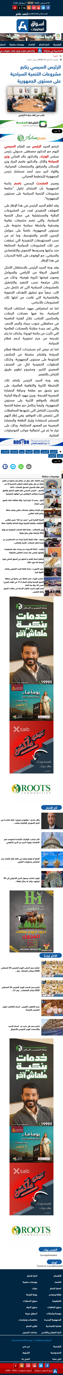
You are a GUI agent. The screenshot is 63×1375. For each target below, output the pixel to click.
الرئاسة (52, 456)
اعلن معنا (56, 1359)
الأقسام (57, 1275)
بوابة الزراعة (31, 1294)
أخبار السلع (44, 44)
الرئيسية (57, 44)
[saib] (31, 747)
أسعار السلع (55, 1288)
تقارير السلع (31, 1326)
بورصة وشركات (53, 1313)
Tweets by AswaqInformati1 (50, 1266)
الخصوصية (56, 1352)
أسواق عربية (31, 1313)
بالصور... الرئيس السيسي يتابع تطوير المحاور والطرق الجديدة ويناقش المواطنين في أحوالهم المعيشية (23, 492)
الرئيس (53, 452)
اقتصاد (31, 44)
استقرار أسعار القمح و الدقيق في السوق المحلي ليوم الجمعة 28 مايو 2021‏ (23, 560)
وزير (7, 156)
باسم (17, 183)
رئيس (35, 146)
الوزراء (44, 156)
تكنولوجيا (56, 1300)
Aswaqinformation (48, 1255)
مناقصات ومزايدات (28, 1319)
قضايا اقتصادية (53, 1326)
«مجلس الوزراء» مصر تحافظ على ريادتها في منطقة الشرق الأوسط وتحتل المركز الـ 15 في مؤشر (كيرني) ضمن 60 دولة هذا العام (24, 582)
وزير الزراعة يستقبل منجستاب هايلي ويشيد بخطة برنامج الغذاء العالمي (25, 511)
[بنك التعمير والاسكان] (31, 640)
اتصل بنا (26, 1359)
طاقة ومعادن (55, 1294)
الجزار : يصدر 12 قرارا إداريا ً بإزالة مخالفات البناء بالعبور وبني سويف (23, 501)
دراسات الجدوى (29, 1332)
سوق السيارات (30, 1300)
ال (40, 146)
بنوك (34, 1288)
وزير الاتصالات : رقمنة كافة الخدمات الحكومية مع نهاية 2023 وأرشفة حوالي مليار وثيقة (23, 531)
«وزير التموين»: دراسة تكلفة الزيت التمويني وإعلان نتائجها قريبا (24, 570)
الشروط (26, 1352)
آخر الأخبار (51, 807)
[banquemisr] (31, 702)
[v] (31, 443)
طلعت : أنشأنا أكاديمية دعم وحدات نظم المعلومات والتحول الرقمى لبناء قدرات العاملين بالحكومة (24, 550)
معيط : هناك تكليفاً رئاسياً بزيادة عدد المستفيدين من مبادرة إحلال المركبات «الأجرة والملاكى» (23, 541)
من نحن (26, 1346)
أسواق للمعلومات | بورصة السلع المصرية (32, 1340)
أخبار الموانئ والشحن (51, 1332)
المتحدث (42, 183)
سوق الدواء (31, 1307)
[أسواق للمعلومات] (31, 788)
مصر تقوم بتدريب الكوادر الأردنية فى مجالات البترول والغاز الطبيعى (24, 590)
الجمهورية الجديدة (52, 1319)
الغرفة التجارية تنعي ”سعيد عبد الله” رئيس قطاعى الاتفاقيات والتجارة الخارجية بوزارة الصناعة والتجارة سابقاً (23, 521)
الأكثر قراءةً (50, 955)
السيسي (10, 146)
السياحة (53, 161)
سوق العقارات (54, 1307)
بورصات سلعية (17, 44)
